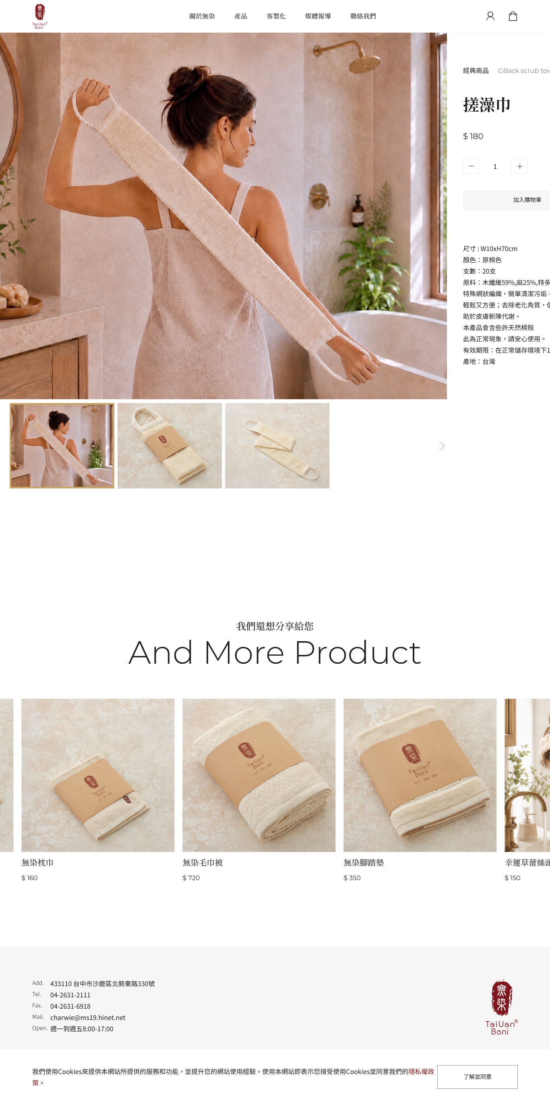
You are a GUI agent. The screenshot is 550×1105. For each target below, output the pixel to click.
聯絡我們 (363, 16)
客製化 (276, 16)
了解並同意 (477, 1077)
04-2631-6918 (70, 1006)
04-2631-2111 (70, 994)
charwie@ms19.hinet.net (88, 1017)
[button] (442, 446)
